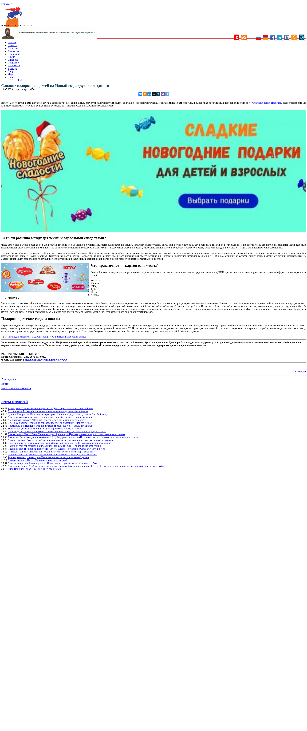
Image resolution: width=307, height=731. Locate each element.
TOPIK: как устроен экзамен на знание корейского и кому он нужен (45, 428)
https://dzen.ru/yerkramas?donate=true (46, 359)
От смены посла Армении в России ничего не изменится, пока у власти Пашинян (52, 454)
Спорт (11, 71)
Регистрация (8, 379)
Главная (12, 42)
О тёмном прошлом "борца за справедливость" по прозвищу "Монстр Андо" (50, 422)
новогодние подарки (19, 336)
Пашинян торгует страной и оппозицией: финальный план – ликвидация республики (55, 445)
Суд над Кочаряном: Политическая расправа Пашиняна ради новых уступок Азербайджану (58, 414)
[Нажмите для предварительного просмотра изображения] (153, 231)
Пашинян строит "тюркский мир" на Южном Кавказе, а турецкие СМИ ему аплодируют (56, 448)
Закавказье (13, 51)
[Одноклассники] (145, 94)
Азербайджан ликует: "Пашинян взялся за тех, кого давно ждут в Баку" (47, 420)
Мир (10, 74)
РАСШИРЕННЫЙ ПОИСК (16, 388)
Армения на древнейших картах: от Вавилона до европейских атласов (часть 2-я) (52, 463)
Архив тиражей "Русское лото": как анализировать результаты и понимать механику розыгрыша (60, 440)
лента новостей (14, 402)
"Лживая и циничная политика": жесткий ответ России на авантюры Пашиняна (51, 451)
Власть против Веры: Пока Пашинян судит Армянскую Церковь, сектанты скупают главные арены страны (66, 434)
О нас (11, 77)
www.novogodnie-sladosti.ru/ (267, 102)
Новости (12, 45)
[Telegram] (167, 94)
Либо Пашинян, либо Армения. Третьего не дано (34, 469)
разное (82, 336)
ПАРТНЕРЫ (15, 80)
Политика (13, 48)
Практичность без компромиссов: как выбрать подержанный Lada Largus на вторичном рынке (59, 443)
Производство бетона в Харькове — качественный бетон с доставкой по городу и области (57, 431)
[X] (154, 94)
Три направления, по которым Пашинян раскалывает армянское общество (48, 457)
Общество (13, 62)
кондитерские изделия (55, 336)
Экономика (14, 54)
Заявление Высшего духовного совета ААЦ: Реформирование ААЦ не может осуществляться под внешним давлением (73, 437)
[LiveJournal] (158, 94)
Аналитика (14, 65)
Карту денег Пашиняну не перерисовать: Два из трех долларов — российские (50, 408)
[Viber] (163, 94)
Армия (11, 56)
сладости (36, 336)
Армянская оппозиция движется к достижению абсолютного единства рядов (50, 417)
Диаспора (13, 59)
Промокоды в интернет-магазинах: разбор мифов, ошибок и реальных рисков (50, 425)
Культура (12, 68)
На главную (299, 371)
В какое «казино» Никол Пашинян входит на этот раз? (37, 460)
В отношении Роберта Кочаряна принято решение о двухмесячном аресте (48, 411)
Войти (4, 383)
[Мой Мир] (149, 94)
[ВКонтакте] (140, 94)
